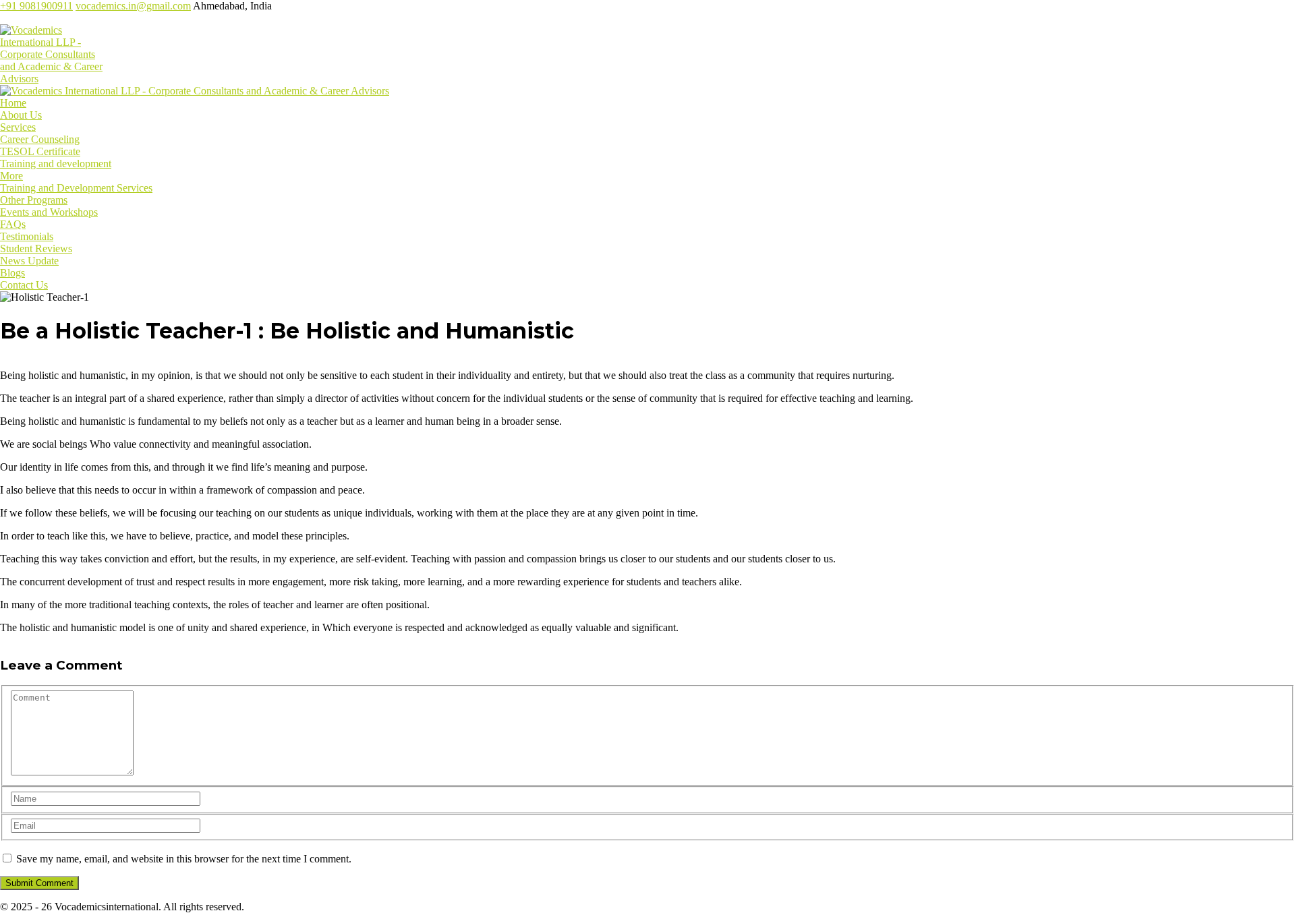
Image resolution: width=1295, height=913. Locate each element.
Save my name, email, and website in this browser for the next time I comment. (183, 858)
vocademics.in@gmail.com (133, 5)
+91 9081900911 (36, 5)
